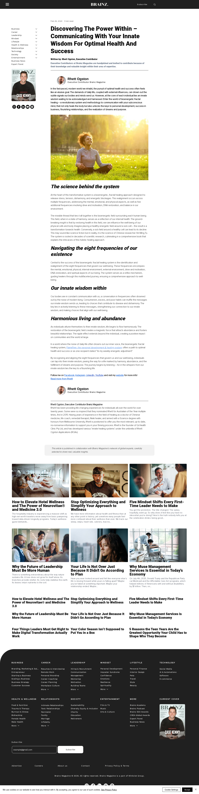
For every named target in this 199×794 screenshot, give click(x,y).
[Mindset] (36, 38)
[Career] (36, 32)
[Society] (36, 54)
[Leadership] (36, 35)
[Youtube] (28, 107)
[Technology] (36, 51)
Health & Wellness (19, 45)
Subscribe (142, 4)
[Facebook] (19, 107)
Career (14, 32)
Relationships (17, 48)
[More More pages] (48, 689)
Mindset (15, 38)
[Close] (195, 789)
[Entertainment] (36, 57)
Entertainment (18, 58)
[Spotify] (32, 107)
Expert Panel (17, 64)
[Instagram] (14, 107)
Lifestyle (15, 41)
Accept (187, 789)
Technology (16, 51)
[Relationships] (36, 48)
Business (15, 29)
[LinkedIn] (23, 107)
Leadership (16, 35)
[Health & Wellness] (36, 45)
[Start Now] (40, 513)
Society (14, 54)
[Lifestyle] (36, 41)
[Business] (36, 29)
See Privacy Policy (109, 789)
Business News (18, 61)
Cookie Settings (171, 789)
